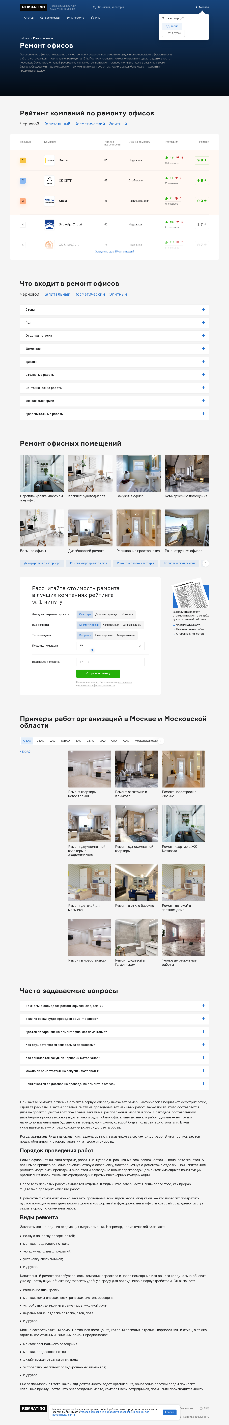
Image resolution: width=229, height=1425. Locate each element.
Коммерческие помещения (186, 496)
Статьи (29, 18)
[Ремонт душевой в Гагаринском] (136, 937)
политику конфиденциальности (96, 685)
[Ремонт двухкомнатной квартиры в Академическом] (89, 823)
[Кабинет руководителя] (90, 473)
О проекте (77, 18)
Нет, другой (173, 33)
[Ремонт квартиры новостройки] (89, 769)
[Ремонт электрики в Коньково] (136, 769)
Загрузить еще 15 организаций (114, 252)
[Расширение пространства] (139, 527)
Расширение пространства (138, 551)
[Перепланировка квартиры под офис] (42, 473)
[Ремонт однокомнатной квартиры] (136, 823)
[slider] (92, 650)
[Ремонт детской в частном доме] (183, 882)
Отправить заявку (98, 673)
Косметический (89, 625)
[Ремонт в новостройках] (89, 937)
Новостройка (103, 635)
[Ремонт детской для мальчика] (89, 882)
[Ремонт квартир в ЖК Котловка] (183, 823)
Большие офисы (33, 551)
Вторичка (85, 635)
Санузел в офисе (130, 496)
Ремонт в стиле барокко (134, 905)
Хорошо (170, 1412)
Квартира (85, 614)
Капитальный (111, 625)
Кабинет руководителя (86, 496)
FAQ (97, 18)
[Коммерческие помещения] (187, 473)
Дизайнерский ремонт (86, 551)
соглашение (125, 682)
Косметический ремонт (179, 563)
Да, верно (172, 26)
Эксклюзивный (132, 625)
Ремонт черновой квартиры (135, 563)
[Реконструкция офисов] (187, 527)
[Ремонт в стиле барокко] (136, 882)
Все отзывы (52, 18)
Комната (127, 614)
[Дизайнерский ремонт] (90, 527)
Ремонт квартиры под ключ (88, 563)
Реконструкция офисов (183, 551)
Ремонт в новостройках (87, 960)
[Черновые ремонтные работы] (183, 937)
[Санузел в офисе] (139, 473)
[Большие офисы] (42, 527)
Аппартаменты (126, 635)
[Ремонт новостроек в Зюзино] (183, 769)
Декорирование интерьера (42, 563)
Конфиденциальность (196, 1417)
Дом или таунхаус (106, 614)
